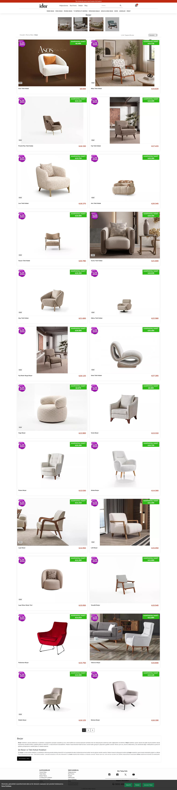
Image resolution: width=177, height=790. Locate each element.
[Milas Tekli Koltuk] (125, 63)
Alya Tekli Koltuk (23, 318)
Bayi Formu (73, 5)
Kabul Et (128, 785)
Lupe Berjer (21, 548)
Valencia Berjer (95, 662)
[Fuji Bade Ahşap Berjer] (52, 349)
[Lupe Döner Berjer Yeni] (52, 579)
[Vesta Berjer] (125, 407)
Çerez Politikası (72, 779)
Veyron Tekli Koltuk (24, 261)
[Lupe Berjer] (52, 522)
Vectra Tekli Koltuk (96, 261)
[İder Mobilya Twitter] (125, 775)
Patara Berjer (22, 490)
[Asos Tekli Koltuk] (52, 63)
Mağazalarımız (63, 5)
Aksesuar (122, 11)
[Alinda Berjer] (125, 464)
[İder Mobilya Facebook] (117, 775)
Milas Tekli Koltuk (96, 88)
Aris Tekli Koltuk (96, 203)
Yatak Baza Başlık (94, 11)
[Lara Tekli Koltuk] (52, 178)
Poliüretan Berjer (23, 662)
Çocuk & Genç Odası (107, 11)
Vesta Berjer (94, 433)
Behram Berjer (95, 720)
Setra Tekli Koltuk (96, 375)
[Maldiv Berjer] (52, 694)
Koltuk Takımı (43, 776)
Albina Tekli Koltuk (96, 318)
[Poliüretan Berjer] (52, 637)
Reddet (137, 785)
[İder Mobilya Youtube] (133, 775)
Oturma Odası (68, 11)
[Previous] (93, 120)
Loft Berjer (94, 548)
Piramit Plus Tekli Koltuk (25, 146)
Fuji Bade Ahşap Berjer (25, 375)
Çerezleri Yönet (148, 785)
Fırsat (128, 11)
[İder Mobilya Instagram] (109, 775)
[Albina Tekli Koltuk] (125, 292)
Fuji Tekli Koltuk (96, 146)
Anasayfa (22, 35)
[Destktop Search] (120, 6)
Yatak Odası (59, 11)
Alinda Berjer (95, 490)
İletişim (80, 5)
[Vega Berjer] (52, 407)
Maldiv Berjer (22, 720)
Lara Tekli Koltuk (23, 203)
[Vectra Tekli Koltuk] (125, 235)
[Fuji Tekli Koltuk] (125, 120)
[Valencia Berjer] (125, 637)
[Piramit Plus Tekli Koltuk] (52, 120)
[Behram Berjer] (125, 694)
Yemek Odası (50, 11)
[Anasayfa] (44, 6)
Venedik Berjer (95, 605)
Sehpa (116, 11)
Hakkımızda (71, 777)
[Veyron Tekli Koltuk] (52, 235)
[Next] (156, 120)
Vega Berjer (21, 433)
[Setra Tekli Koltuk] (125, 349)
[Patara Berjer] (52, 465)
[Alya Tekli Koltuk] (52, 292)
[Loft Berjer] (125, 522)
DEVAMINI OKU (24, 758)
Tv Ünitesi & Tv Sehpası (80, 11)
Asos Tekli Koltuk (23, 88)
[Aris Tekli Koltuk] (125, 177)
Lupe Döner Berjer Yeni (25, 605)
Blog (86, 5)
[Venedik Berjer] (125, 579)
